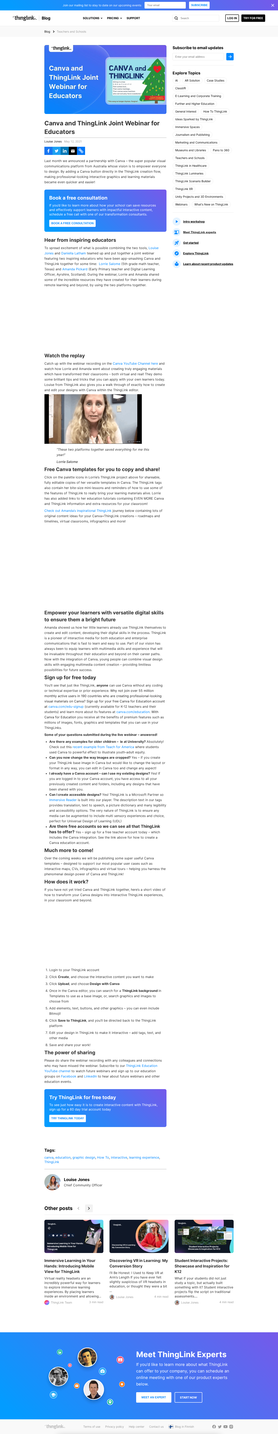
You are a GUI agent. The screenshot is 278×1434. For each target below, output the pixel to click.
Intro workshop (194, 221)
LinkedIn (90, 1076)
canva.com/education (133, 712)
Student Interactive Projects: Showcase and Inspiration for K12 (202, 1266)
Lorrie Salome (110, 264)
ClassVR (180, 88)
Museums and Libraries (190, 150)
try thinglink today (67, 1118)
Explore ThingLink (196, 253)
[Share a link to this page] (81, 151)
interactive (119, 1157)
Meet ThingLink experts (199, 232)
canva (49, 1157)
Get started (191, 242)
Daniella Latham (73, 253)
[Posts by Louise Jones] (52, 1189)
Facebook (68, 1076)
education (63, 1157)
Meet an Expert (153, 1397)
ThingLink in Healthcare (191, 165)
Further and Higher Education (194, 103)
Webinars (181, 204)
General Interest (185, 111)
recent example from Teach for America (103, 747)
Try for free (253, 18)
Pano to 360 (221, 150)
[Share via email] (73, 151)
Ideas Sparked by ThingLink (194, 119)
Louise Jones (53, 141)
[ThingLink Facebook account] (214, 1426)
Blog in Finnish (184, 1426)
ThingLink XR (184, 189)
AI (176, 80)
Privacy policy (114, 1426)
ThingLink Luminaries (189, 173)
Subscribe (199, 5)
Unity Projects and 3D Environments (199, 196)
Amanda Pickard (75, 269)
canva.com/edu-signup (66, 706)
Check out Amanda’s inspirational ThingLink (78, 511)
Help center (136, 1426)
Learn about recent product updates (208, 264)
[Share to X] (57, 151)
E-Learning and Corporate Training (198, 96)
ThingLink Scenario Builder (193, 181)
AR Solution (192, 80)
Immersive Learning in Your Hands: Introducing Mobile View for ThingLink (69, 1266)
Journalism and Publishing (192, 134)
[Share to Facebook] (48, 151)
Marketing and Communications (196, 142)
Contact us (156, 1426)
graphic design (83, 1157)
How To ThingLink (215, 111)
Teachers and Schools (190, 158)
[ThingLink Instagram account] (231, 1426)
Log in (232, 18)
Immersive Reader (63, 800)
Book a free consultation (72, 223)
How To (103, 1157)
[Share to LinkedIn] (65, 151)
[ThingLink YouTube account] (225, 1426)
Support (133, 18)
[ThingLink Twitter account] (219, 1426)
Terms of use (91, 1426)
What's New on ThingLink (211, 204)
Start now (188, 1397)
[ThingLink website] (55, 1426)
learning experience (144, 1157)
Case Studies (215, 80)
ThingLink (51, 1162)
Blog (46, 18)
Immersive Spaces (187, 127)
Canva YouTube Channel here (135, 363)
